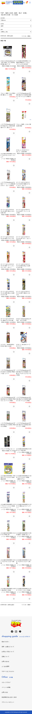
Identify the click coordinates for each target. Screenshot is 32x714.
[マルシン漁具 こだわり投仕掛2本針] (23, 115)
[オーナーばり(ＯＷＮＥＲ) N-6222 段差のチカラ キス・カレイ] (23, 175)
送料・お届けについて (8, 646)
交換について (5, 656)
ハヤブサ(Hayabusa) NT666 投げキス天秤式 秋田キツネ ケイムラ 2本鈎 (23, 399)
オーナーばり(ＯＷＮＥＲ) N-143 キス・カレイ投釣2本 (23, 238)
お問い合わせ (5, 661)
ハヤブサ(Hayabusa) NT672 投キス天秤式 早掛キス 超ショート (8, 372)
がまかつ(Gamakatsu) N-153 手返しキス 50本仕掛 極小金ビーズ (8, 62)
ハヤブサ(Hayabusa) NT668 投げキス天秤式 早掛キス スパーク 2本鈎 (8, 399)
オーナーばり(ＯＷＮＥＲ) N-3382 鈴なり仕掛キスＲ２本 (7, 293)
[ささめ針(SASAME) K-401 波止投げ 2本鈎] (8, 581)
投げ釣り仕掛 (5, 15)
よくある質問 (5, 666)
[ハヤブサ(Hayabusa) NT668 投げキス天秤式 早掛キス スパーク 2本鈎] (8, 390)
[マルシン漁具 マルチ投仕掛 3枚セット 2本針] (8, 84)
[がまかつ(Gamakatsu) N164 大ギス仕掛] (23, 311)
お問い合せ (5, 692)
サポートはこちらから (8, 671)
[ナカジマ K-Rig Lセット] (8, 441)
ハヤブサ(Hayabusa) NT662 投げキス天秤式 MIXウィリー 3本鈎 (23, 424)
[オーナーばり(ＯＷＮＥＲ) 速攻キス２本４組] (8, 311)
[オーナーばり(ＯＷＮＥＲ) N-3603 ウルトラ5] (8, 229)
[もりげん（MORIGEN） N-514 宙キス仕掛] (8, 337)
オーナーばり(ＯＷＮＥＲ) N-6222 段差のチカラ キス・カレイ (23, 184)
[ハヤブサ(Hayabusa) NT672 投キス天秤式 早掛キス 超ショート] (8, 363)
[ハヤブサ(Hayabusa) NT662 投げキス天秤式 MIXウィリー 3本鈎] (23, 415)
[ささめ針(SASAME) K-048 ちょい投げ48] (23, 441)
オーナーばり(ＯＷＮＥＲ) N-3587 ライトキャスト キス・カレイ (7, 265)
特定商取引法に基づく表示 (9, 697)
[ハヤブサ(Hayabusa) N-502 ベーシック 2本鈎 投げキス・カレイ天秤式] (8, 175)
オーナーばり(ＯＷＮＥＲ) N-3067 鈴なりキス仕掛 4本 (7, 211)
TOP (2, 13)
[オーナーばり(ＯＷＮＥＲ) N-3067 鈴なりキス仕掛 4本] (8, 202)
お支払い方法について (8, 651)
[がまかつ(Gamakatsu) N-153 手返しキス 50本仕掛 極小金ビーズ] (8, 51)
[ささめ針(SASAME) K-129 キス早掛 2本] (8, 525)
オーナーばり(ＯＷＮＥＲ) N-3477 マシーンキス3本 (23, 211)
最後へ (29, 36)
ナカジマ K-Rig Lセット (8, 449)
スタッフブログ (6, 682)
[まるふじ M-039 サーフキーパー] (23, 337)
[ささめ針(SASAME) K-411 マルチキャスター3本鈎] (8, 552)
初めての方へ (5, 641)
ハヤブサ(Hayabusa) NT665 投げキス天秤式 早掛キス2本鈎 (8, 424)
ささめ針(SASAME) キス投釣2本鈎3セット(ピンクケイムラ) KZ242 (23, 62)
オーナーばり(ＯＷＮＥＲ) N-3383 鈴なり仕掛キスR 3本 (23, 265)
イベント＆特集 (6, 687)
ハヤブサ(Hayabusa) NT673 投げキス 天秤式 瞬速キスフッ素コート (8, 126)
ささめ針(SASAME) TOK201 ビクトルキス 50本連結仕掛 (8, 477)
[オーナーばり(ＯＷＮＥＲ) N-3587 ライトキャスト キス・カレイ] (8, 256)
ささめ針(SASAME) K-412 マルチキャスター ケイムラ (8, 155)
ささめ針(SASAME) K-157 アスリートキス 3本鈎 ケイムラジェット (8, 506)
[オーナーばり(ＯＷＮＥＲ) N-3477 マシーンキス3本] (23, 202)
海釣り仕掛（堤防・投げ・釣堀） (16, 13)
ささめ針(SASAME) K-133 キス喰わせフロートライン (23, 506)
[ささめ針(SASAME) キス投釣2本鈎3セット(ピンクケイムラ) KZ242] (23, 51)
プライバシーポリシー (8, 702)
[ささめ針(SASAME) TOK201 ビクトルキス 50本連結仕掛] (8, 468)
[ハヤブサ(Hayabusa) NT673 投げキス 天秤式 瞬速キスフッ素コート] (8, 115)
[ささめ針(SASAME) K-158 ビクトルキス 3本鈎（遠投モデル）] (23, 468)
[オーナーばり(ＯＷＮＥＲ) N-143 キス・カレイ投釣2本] (23, 229)
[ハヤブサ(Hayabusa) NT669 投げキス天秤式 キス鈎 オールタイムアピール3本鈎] (23, 363)
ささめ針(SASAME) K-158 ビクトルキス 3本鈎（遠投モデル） (23, 477)
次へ (26, 36)
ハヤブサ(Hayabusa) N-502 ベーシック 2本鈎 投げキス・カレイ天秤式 (8, 184)
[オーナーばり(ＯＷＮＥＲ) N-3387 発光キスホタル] (23, 284)
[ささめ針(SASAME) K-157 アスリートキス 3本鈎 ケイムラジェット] (8, 497)
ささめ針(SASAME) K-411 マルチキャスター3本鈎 (8, 561)
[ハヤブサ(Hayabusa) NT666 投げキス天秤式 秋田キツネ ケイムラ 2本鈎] (23, 390)
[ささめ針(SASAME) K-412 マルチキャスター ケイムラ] (8, 144)
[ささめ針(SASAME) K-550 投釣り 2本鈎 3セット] (23, 525)
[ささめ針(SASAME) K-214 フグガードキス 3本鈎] (23, 581)
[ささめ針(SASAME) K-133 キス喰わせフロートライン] (23, 497)
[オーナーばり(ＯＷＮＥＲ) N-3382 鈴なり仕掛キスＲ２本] (8, 284)
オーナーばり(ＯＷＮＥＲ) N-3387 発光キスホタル (23, 293)
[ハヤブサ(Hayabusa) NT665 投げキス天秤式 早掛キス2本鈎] (8, 415)
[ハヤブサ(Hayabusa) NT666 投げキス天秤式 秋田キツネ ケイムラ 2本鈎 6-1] (23, 84)
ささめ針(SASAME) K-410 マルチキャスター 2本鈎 (23, 561)
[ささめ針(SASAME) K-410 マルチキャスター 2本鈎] (23, 552)
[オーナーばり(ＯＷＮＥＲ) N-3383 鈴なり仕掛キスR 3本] (23, 256)
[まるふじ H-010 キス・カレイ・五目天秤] (23, 142)
